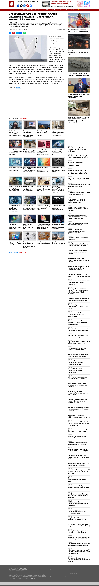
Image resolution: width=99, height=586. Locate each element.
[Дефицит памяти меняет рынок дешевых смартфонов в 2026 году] (44, 161)
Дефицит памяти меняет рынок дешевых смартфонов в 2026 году (78, 479)
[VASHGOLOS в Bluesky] (31, 5)
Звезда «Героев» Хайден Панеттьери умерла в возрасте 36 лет (78, 487)
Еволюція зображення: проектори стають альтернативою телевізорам (79, 282)
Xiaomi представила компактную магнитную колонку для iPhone (79, 544)
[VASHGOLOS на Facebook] (18, 5)
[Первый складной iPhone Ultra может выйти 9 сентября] (15, 236)
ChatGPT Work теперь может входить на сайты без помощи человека (78, 208)
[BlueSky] (10, 33)
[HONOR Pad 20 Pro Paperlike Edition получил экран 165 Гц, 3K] (58, 144)
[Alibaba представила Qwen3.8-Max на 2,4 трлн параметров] (44, 236)
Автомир (53, 9)
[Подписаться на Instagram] (80, 4)
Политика (22, 9)
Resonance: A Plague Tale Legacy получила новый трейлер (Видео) (79, 525)
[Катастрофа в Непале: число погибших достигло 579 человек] (79, 64)
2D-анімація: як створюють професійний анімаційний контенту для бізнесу (77, 200)
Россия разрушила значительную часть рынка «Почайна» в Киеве (77, 511)
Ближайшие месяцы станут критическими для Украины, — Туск (78, 52)
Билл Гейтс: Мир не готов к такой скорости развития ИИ (79, 193)
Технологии (47, 9)
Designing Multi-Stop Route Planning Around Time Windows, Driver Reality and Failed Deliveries (78, 291)
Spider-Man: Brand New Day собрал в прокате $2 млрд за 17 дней (78, 457)
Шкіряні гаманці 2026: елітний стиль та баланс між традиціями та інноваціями (79, 423)
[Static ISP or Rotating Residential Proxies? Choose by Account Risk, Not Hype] (30, 161)
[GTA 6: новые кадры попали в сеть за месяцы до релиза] (30, 144)
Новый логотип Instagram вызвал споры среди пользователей (79, 538)
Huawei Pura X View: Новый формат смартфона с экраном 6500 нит (78, 385)
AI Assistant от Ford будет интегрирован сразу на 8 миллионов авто (76, 314)
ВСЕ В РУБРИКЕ (18, 252)
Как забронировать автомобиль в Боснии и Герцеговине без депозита (79, 186)
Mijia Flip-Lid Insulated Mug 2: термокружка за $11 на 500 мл (78, 156)
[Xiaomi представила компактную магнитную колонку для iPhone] (44, 180)
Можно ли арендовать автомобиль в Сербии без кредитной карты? (76, 231)
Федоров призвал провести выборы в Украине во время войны (79, 437)
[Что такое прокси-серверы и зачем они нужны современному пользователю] (15, 199)
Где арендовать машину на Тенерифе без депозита (77, 349)
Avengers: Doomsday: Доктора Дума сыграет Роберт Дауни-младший (78, 495)
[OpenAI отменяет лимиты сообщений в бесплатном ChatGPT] (44, 199)
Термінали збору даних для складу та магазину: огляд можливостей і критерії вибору (78, 171)
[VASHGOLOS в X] (21, 5)
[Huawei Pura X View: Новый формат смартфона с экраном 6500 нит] (44, 144)
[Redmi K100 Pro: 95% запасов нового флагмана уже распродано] (15, 144)
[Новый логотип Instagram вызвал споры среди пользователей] (30, 180)
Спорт (72, 9)
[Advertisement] (37, 104)
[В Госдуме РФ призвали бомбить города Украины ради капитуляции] (79, 85)
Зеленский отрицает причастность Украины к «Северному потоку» (76, 362)
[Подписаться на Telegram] (87, 4)
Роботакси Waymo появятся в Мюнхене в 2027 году (78, 224)
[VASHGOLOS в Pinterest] (27, 5)
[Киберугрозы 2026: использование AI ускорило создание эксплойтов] (58, 218)
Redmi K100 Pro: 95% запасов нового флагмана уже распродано (78, 370)
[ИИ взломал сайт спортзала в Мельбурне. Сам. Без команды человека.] (30, 199)
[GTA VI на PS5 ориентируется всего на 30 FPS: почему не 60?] (79, 21)
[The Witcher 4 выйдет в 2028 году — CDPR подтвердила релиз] (15, 125)
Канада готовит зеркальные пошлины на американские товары (77, 252)
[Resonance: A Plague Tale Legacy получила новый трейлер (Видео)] (15, 180)
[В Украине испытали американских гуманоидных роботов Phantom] (58, 199)
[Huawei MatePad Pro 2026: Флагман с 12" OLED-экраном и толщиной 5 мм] (44, 218)
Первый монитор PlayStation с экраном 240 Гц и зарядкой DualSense (78, 149)
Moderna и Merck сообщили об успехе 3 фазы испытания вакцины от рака (78, 401)
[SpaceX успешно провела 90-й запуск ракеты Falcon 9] (58, 236)
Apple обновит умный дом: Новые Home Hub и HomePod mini (79, 342)
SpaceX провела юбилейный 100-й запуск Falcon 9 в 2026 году (79, 245)
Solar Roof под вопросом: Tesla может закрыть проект (78, 336)
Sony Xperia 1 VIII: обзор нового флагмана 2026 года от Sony (78, 519)
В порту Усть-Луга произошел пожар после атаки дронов (78, 531)
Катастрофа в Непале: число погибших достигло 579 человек (78, 74)
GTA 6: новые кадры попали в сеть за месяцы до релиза (77, 378)
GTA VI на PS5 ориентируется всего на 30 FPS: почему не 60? (78, 30)
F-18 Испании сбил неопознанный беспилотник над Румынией (78, 503)
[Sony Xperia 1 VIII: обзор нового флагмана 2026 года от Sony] (58, 161)
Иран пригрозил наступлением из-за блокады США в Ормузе (78, 450)
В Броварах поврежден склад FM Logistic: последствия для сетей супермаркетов (79, 551)
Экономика (30, 9)
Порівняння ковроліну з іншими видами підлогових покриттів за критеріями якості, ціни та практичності (78, 119)
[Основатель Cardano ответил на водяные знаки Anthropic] (15, 161)
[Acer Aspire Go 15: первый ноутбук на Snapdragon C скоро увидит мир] (15, 218)
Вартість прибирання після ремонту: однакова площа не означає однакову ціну (77, 216)
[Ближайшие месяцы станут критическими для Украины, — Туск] (79, 42)
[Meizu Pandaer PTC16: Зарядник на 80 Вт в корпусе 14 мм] (30, 218)
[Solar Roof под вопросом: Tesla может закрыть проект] (44, 125)
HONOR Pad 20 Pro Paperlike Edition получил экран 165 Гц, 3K (79, 416)
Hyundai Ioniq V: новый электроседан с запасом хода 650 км (78, 306)
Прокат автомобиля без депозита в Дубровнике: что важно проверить (77, 322)
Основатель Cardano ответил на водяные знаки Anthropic (78, 464)
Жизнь (67, 9)
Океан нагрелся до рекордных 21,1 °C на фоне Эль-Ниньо (78, 355)
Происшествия (38, 9)
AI (63, 9)
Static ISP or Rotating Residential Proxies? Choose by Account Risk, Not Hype (79, 471)
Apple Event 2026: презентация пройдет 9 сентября (78, 179)
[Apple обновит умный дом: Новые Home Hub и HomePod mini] (58, 125)
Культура (59, 9)
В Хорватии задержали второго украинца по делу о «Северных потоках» (78, 409)
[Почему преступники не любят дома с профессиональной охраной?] (30, 236)
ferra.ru (18, 88)
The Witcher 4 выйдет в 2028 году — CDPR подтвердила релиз (79, 275)
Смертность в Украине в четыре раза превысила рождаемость (78, 299)
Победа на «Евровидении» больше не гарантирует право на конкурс (79, 559)
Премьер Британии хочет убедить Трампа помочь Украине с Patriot (78, 260)
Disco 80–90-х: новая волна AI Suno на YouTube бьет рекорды (78, 329)
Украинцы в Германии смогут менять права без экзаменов (77, 443)
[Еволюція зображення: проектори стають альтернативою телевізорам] (30, 125)
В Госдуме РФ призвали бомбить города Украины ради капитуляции (79, 96)
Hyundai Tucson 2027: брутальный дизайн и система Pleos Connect (78, 393)
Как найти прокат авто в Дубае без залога (78, 238)
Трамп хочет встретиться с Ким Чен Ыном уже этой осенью (78, 430)
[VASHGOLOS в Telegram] (24, 5)
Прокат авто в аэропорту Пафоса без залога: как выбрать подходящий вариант (79, 268)
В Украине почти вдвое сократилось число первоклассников (75, 163)
